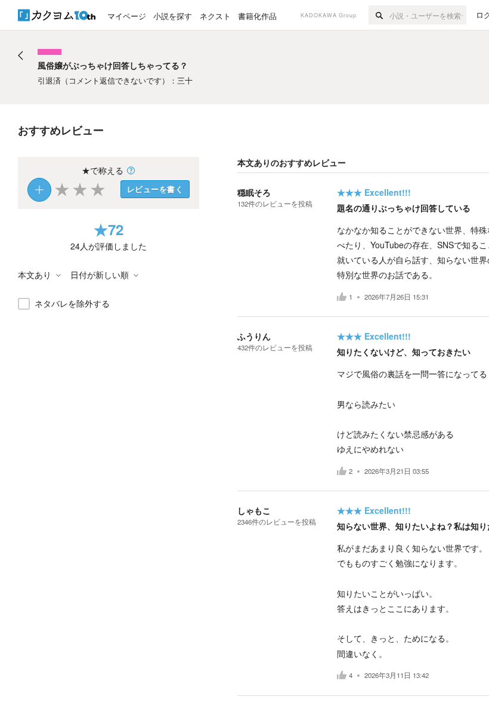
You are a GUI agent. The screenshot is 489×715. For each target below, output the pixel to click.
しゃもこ (254, 510)
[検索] (379, 14)
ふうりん (254, 336)
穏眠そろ (254, 192)
